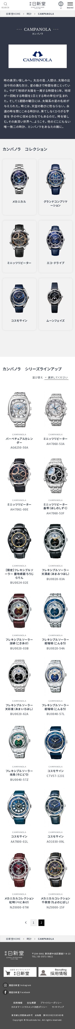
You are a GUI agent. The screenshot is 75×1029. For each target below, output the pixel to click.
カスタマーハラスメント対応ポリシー (29, 1006)
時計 (29, 13)
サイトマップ (58, 1006)
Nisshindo (31, 1019)
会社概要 (31, 1002)
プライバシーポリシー (51, 1002)
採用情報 (17, 1002)
